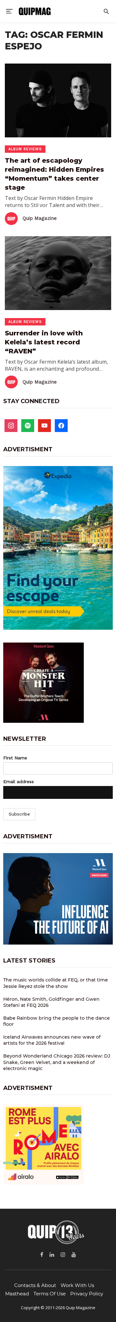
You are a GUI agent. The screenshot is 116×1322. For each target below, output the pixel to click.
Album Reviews (25, 149)
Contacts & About (35, 1285)
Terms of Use (50, 1294)
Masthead (17, 1294)
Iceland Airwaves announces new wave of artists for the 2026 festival (52, 1040)
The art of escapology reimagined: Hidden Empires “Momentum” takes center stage (54, 174)
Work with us (77, 1285)
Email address (18, 781)
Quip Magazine (40, 218)
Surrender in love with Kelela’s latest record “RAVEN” (44, 342)
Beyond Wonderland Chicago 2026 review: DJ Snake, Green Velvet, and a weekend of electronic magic (56, 1062)
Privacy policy (86, 1294)
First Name (15, 757)
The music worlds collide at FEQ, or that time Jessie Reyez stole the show (55, 983)
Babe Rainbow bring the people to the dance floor (56, 1021)
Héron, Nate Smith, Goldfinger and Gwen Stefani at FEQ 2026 (51, 1002)
